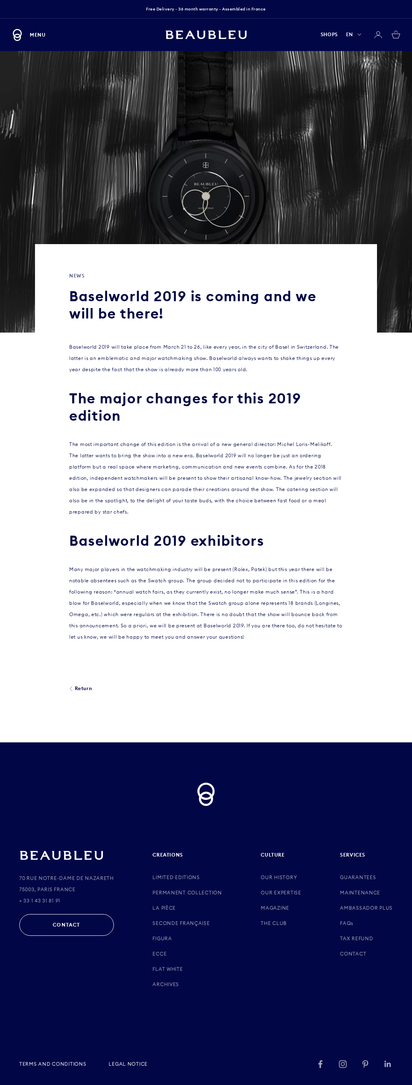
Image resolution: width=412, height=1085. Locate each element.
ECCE (159, 954)
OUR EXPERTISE (281, 893)
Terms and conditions (52, 1064)
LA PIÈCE (164, 908)
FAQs (346, 923)
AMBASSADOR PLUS (366, 908)
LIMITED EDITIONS (176, 877)
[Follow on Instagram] (343, 1064)
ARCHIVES (165, 984)
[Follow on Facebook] (320, 1064)
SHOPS (329, 34)
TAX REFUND (356, 938)
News (76, 276)
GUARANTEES (358, 877)
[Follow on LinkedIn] (388, 1064)
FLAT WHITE (167, 969)
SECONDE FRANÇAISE (181, 923)
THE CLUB (274, 923)
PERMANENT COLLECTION (187, 893)
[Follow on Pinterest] (365, 1064)
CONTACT (66, 925)
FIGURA (162, 938)
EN (349, 34)
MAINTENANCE (360, 893)
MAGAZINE (275, 908)
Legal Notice (128, 1064)
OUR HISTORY (279, 877)
